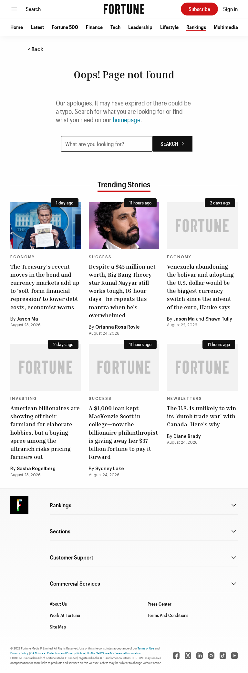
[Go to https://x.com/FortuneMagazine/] (188, 655)
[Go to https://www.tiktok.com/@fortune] (223, 655)
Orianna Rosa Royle (117, 327)
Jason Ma (27, 319)
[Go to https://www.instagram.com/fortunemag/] (211, 655)
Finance (94, 27)
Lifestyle (169, 27)
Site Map (58, 626)
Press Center (159, 604)
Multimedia (226, 27)
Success (100, 257)
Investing (23, 399)
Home (16, 27)
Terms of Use (146, 648)
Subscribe (199, 9)
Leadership (140, 27)
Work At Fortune (65, 615)
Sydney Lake (109, 469)
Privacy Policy (19, 653)
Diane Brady (187, 436)
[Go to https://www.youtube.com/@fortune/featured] (234, 655)
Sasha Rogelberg (36, 469)
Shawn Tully (218, 319)
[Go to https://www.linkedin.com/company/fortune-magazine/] (199, 655)
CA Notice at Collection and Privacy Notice (57, 653)
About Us (58, 604)
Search (33, 9)
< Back (35, 49)
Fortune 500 (65, 27)
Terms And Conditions (168, 615)
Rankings (196, 27)
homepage (126, 120)
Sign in (230, 9)
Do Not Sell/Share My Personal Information (114, 653)
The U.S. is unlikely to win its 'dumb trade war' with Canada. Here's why (201, 416)
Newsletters (184, 399)
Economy (22, 257)
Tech (115, 27)
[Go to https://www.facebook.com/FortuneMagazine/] (176, 655)
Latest (37, 27)
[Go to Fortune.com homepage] (124, 9)
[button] (16, 27)
